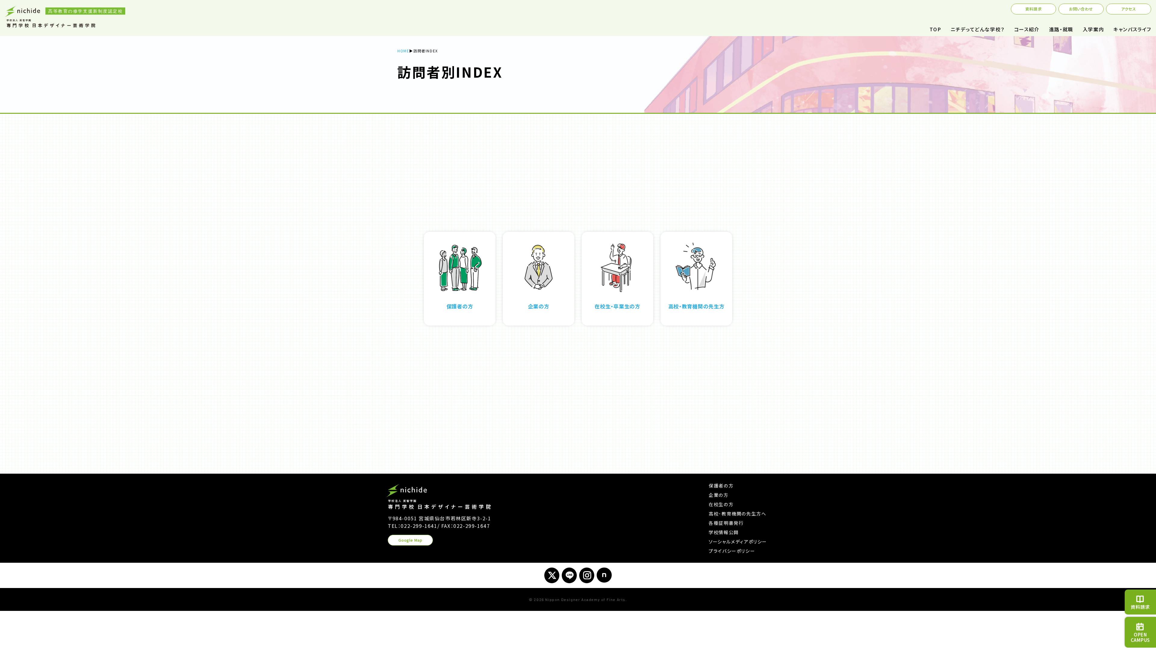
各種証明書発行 (726, 523)
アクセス (1128, 9)
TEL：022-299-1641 (412, 525)
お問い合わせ (1081, 9)
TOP (935, 29)
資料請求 (1033, 9)
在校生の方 (721, 504)
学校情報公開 (724, 532)
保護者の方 (721, 485)
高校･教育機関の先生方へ (737, 513)
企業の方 (718, 495)
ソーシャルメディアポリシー (738, 541)
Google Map (410, 540)
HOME (403, 50)
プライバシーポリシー (732, 551)
